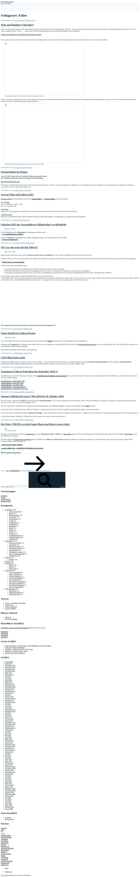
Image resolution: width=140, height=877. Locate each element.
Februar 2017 (9, 674)
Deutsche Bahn (6, 835)
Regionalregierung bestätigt (87, 344)
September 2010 (10, 772)
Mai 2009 (8, 801)
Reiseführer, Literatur (16, 552)
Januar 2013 (9, 720)
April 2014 (8, 708)
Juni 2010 (8, 777)
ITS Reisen (4, 841)
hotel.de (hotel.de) (7, 861)
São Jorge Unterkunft (16, 583)
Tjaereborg (4, 839)
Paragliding (12, 524)
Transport (8, 563)
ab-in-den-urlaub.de (7, 848)
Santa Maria (67, 434)
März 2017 (8, 673)
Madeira (11, 559)
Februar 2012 (9, 741)
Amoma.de (4, 859)
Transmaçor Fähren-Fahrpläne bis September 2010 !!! (29, 371)
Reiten (11, 528)
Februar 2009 (9, 807)
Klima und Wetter (14, 546)
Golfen (11, 521)
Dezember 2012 (10, 722)
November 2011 (10, 746)
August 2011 (9, 752)
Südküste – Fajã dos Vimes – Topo (16, 651)
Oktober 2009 (9, 792)
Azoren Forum (5, 499)
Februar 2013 (9, 719)
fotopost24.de (9, 819)
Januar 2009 (9, 809)
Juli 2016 (8, 676)
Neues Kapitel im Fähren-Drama (18, 333)
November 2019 (10, 667)
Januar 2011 (9, 765)
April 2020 (8, 663)
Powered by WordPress (23, 875)
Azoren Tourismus (11, 607)
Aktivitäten (8, 510)
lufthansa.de (5, 865)
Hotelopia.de (5, 846)
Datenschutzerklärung (8, 875)
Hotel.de (3, 844)
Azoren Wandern (10, 608)
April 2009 (8, 803)
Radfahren (12, 526)
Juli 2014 (8, 704)
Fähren (11, 565)
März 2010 (8, 783)
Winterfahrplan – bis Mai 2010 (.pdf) (13, 381)
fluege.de (4, 852)
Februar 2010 (9, 785)
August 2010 (9, 774)
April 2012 (8, 737)
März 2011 (8, 761)
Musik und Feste (14, 594)
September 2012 (10, 728)
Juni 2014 (8, 706)
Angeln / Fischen (14, 511)
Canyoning (12, 517)
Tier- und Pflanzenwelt (16, 554)
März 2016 (8, 682)
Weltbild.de (4, 633)
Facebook (4, 496)
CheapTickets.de (6, 837)
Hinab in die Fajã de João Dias (15, 653)
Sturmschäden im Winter (14, 172)
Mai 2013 (8, 715)
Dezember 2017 (10, 669)
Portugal (7, 557)
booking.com (5, 863)
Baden (11, 513)
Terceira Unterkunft (15, 587)
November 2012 (10, 724)
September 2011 (10, 750)
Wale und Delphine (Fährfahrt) (17, 25)
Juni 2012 (8, 733)
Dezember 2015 (10, 686)
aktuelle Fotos (30, 434)
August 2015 (9, 693)
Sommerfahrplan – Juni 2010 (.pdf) (12, 383)
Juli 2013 (8, 713)
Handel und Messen (15, 592)
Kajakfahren (13, 523)
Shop (6, 868)
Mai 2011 (8, 757)
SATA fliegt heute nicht (13, 357)
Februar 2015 (9, 697)
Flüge (11, 567)
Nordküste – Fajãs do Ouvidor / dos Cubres (19, 649)
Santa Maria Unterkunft (16, 581)
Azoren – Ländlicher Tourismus (15, 603)
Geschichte (12, 545)
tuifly (2, 830)
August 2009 (9, 796)
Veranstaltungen (10, 589)
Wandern (12, 539)
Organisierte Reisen (15, 548)
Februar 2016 (9, 684)
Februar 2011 (9, 763)
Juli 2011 (8, 754)
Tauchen (12, 534)
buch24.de (4, 637)
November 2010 (10, 768)
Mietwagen (12, 569)
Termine (7, 561)
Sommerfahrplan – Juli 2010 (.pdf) (12, 385)
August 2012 (9, 730)
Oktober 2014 (9, 700)
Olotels (3, 855)
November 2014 (10, 698)
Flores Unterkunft (14, 576)
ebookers (4, 828)
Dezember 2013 (10, 709)
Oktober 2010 (9, 770)
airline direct (5, 850)
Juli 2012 (8, 732)
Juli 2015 (8, 695)
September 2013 (10, 711)
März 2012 (8, 739)
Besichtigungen (14, 515)
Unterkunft (8, 570)
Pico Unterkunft (14, 580)
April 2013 (8, 717)
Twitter (3, 497)
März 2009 (8, 805)
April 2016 (8, 680)
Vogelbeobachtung (15, 535)
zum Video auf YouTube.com (10, 181)
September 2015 (10, 691)
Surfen (11, 532)
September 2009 (10, 794)
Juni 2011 (8, 755)
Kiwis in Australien (11, 619)
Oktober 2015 (9, 689)
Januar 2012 (9, 743)
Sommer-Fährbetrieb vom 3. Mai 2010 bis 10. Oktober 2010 (32, 396)
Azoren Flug (9, 605)
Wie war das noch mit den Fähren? (19, 247)
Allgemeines (9, 541)
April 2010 (8, 781)
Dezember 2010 (10, 766)
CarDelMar (4, 857)
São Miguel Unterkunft (16, 585)
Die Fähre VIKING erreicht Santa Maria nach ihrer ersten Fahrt (35, 424)
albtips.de (8, 617)
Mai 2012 (8, 735)
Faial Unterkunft (14, 574)
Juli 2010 (8, 776)
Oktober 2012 (9, 726)
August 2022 (9, 662)
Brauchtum (12, 591)
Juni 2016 (8, 678)
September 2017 (10, 671)
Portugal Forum (6, 501)
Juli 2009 (8, 798)
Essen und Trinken (15, 543)
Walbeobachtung (14, 537)
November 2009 (10, 790)
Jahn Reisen (5, 843)
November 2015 (10, 687)
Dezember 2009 (10, 789)
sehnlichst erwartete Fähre (23, 439)
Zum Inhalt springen (7, 2)
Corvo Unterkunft (15, 572)
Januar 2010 (9, 787)
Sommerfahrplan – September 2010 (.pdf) (14, 388)
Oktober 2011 (9, 748)
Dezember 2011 (10, 744)
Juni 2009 (8, 800)
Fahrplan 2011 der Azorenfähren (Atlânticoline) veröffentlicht (33, 224)
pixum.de (8, 817)
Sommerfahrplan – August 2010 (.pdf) (13, 387)
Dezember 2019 (10, 665)
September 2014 (10, 702)
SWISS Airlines (6, 854)
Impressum (8, 872)
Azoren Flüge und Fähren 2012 (17, 194)
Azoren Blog (5, 7)
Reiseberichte (13, 550)
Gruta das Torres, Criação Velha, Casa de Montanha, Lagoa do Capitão (28, 646)
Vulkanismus (13, 556)
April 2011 (8, 759)
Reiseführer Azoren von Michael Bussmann (15, 628)
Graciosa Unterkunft (15, 578)
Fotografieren (13, 519)
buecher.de (4, 631)
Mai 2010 (8, 779)
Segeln (11, 530)
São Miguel (128, 434)
